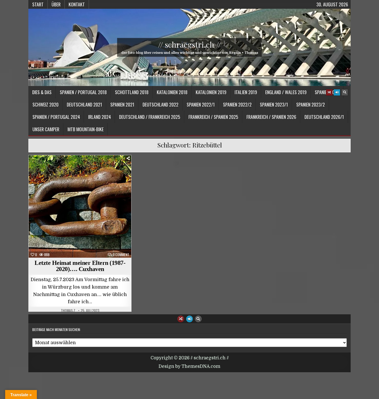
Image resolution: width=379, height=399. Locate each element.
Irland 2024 (99, 117)
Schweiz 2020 (45, 104)
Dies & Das (42, 92)
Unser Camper (45, 129)
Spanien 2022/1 (201, 104)
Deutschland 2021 (84, 104)
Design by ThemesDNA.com (189, 366)
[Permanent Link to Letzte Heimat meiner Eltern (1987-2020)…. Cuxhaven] (80, 206)
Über (56, 4)
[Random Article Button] (329, 92)
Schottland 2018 (132, 92)
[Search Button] (345, 92)
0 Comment (121, 254)
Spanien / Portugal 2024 (56, 117)
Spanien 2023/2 (310, 104)
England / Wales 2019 (286, 92)
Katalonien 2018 (172, 92)
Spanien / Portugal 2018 (83, 92)
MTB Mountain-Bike (86, 129)
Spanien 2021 (122, 104)
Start (38, 4)
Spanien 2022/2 (237, 104)
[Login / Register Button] (337, 92)
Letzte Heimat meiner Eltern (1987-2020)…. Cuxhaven (80, 265)
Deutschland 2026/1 (324, 117)
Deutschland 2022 (160, 104)
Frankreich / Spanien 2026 (271, 117)
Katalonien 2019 (211, 92)
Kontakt (77, 4)
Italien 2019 (246, 92)
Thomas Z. (68, 310)
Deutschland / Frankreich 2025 (149, 117)
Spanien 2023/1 (274, 104)
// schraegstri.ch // (189, 44)
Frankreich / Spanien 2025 (213, 117)
